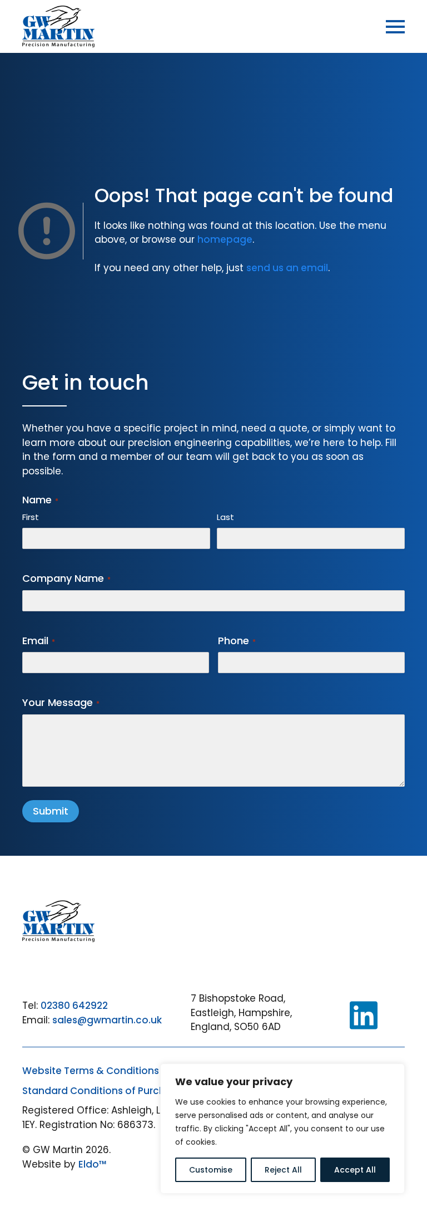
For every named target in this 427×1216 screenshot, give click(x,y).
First (30, 517)
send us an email (287, 267)
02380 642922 (74, 1005)
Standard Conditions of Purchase (102, 1090)
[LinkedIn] (363, 1015)
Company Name (66, 578)
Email (38, 641)
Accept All (355, 1169)
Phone (237, 641)
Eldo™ (92, 1164)
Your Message (61, 702)
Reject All (283, 1169)
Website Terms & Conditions (90, 1070)
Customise (210, 1169)
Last (225, 517)
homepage (224, 239)
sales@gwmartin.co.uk (107, 1020)
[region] (282, 1128)
